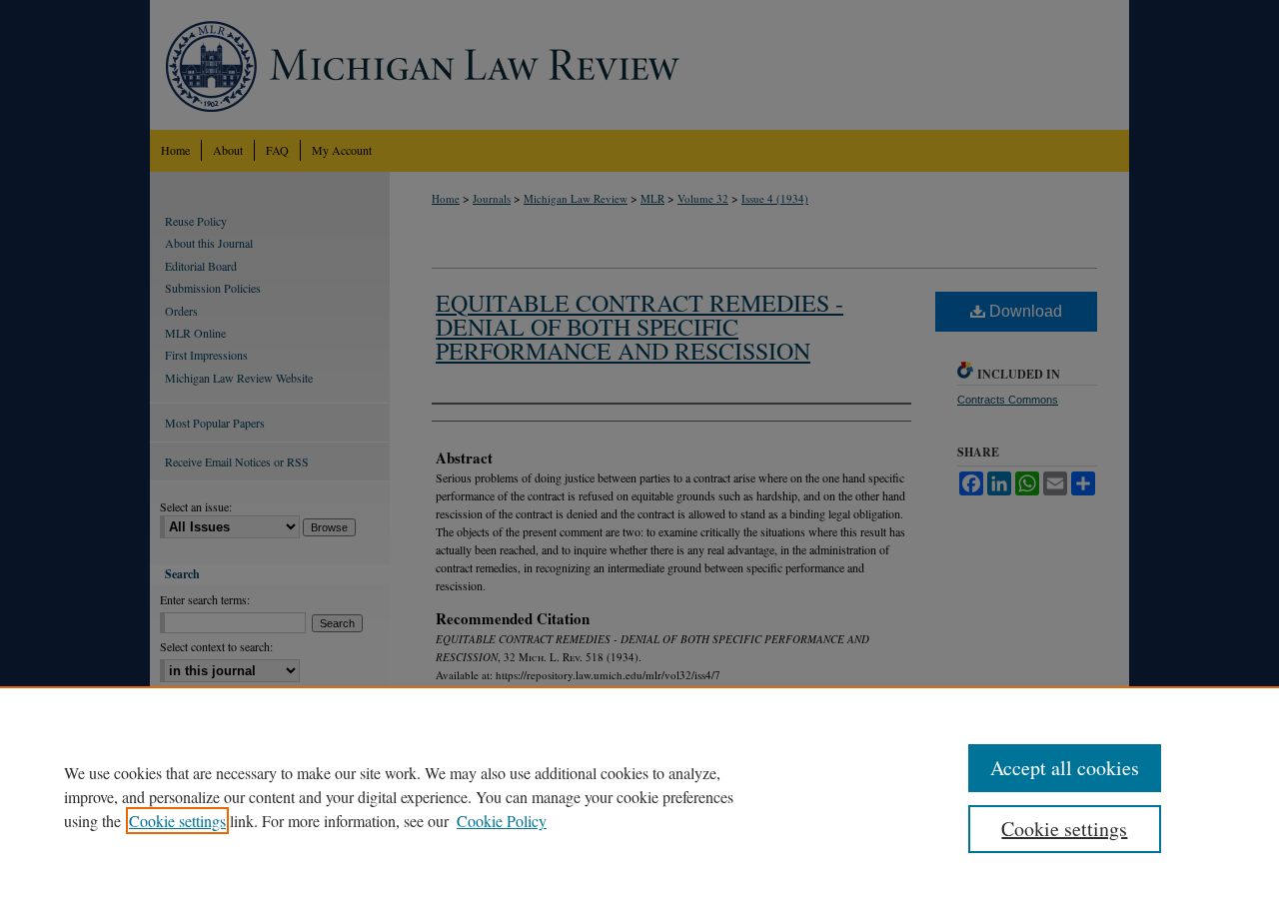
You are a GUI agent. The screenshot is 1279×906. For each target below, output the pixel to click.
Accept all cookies (1064, 767)
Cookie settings (177, 820)
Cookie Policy (502, 820)
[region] (639, 796)
